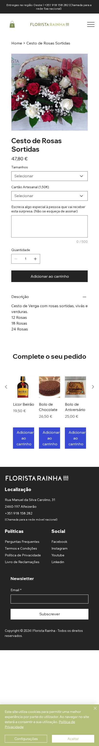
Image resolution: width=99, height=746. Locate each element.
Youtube (57, 555)
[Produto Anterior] (6, 387)
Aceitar (73, 739)
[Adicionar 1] (35, 259)
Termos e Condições (21, 548)
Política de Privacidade (23, 555)
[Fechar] (92, 711)
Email (16, 590)
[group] (49, 412)
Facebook (59, 541)
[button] (12, 24)
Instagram (59, 548)
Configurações (26, 739)
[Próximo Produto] (93, 387)
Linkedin (57, 562)
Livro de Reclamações (22, 562)
